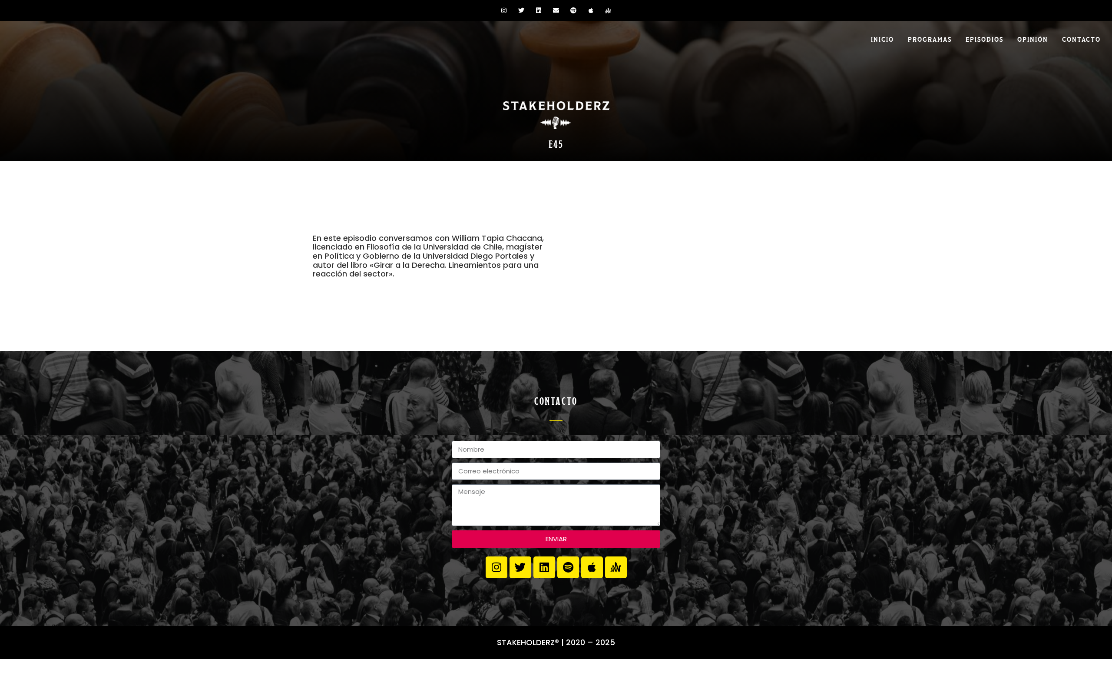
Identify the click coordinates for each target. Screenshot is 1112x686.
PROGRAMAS (930, 38)
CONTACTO (1081, 38)
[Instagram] (504, 10)
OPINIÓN (1032, 38)
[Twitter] (521, 10)
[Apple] (591, 10)
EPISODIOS (984, 38)
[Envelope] (556, 10)
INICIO (882, 38)
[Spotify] (573, 10)
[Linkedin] (539, 10)
